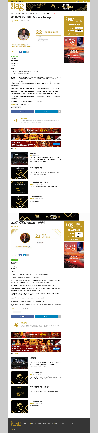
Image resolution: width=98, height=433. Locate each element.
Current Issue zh (17, 107)
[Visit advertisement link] (56, 7)
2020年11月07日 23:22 (24, 226)
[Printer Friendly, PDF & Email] (14, 56)
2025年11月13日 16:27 (39, 198)
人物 (19, 13)
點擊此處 (13, 104)
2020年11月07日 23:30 (24, 20)
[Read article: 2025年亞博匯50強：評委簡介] (19, 187)
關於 (16, 1)
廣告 (23, 1)
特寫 (16, 13)
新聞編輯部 (16, 20)
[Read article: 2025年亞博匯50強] (19, 173)
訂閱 (12, 1)
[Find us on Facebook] (74, 1)
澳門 (40, 13)
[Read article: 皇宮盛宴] (19, 158)
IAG (14, 429)
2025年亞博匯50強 (36, 168)
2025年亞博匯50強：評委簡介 (39, 182)
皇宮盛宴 (33, 153)
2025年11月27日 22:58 (37, 155)
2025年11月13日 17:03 (37, 169)
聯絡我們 (19, 1)
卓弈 (31, 169)
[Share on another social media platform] (27, 52)
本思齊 (31, 155)
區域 (48, 13)
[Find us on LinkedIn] (76, 1)
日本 (44, 13)
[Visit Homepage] (17, 7)
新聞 (12, 13)
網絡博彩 (32, 13)
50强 (51, 13)
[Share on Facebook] (20, 52)
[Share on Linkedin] (24, 52)
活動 (37, 13)
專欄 (23, 13)
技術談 (27, 13)
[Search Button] (86, 13)
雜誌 (14, 1)
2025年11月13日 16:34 (39, 184)
